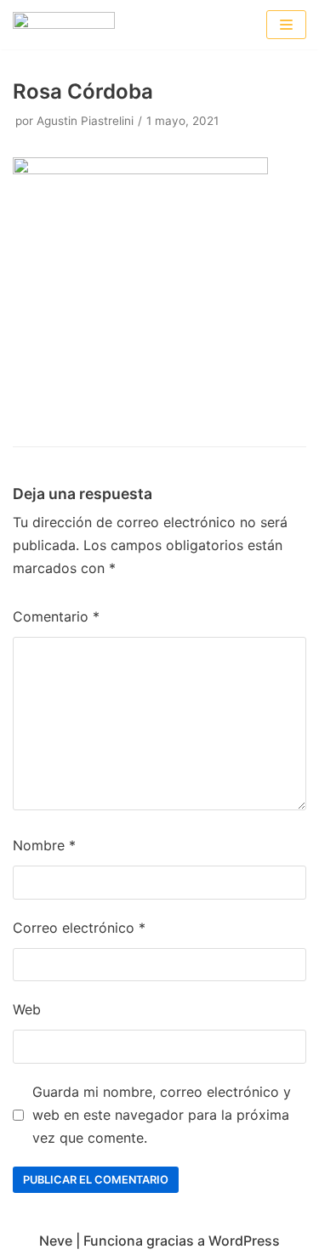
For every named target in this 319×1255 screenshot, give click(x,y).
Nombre (44, 845)
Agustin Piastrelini (85, 121)
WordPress (244, 1240)
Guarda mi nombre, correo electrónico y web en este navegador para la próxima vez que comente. (161, 1114)
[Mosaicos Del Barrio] (64, 24)
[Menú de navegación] (286, 24)
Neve (55, 1240)
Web (27, 1009)
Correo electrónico (79, 927)
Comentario (56, 616)
